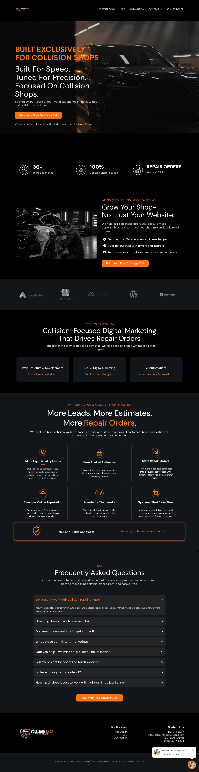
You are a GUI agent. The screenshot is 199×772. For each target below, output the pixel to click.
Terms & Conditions (101, 761)
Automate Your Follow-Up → (156, 374)
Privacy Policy (117, 761)
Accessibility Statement (134, 761)
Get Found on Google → (99, 374)
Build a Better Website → (43, 374)
